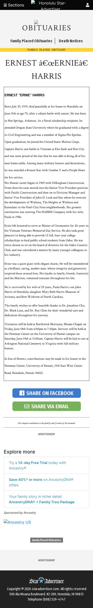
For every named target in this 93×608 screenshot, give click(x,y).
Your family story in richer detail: (42, 499)
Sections (15, 4)
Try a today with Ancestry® (37, 465)
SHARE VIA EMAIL (50, 406)
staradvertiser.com (45, 589)
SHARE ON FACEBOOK (49, 393)
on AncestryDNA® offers (41, 482)
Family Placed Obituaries (46, 540)
